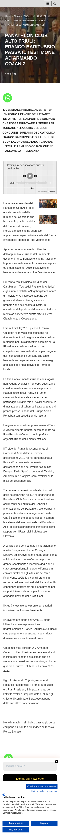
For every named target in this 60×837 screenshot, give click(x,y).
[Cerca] (54, 3)
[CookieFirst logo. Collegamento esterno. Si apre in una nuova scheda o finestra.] (3, 794)
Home (8, 16)
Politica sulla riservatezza (44, 791)
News (17, 16)
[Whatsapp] (7, 97)
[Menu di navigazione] (48, 3)
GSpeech (51, 191)
